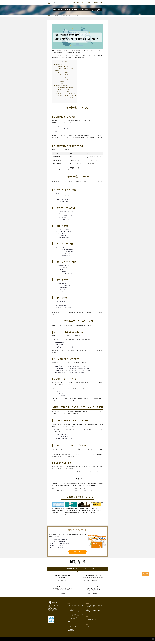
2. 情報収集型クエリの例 (58, 70)
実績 (78, 2)
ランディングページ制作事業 (74, 611)
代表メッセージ (72, 623)
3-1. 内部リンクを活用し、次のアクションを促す (65, 95)
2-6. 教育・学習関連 (59, 81)
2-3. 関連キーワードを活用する (61, 91)
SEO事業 (71, 613)
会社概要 (89, 2)
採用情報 (96, 2)
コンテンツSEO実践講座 (75, 615)
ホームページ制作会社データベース (93, 628)
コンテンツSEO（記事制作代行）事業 (77, 614)
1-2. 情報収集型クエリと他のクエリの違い (64, 68)
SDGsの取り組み (71, 630)
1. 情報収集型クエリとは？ (59, 64)
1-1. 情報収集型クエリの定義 (61, 66)
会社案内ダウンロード (72, 626)
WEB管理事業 (72, 610)
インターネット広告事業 (74, 617)
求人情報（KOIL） (73, 625)
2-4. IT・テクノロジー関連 (60, 78)
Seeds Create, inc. (77, 638)
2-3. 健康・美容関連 (59, 76)
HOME (48, 15)
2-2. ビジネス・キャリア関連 (61, 74)
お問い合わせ (103, 2)
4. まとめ (55, 100)
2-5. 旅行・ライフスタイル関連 (61, 79)
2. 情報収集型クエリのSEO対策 (60, 85)
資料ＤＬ (145, 574)
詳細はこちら (77, 552)
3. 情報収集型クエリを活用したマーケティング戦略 (64, 93)
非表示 (65, 61)
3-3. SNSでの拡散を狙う (60, 99)
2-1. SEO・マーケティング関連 (61, 72)
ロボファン (89, 626)
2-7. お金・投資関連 (59, 83)
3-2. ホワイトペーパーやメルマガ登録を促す (64, 97)
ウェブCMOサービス (73, 619)
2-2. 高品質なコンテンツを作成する (62, 89)
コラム (83, 2)
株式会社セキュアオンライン (92, 619)
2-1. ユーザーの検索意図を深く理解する (63, 87)
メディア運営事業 (72, 618)
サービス (68, 2)
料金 (74, 2)
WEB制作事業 (72, 609)
